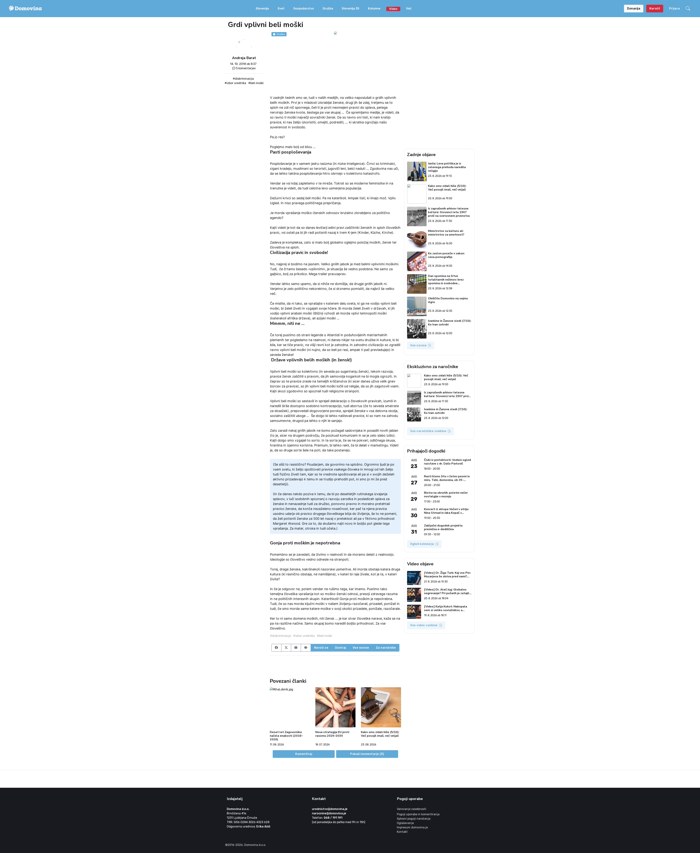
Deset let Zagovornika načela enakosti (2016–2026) (286, 735)
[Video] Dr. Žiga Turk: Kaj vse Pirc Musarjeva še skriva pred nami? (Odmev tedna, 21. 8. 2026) (447, 574)
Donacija (633, 8)
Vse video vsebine (424, 625)
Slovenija (262, 8)
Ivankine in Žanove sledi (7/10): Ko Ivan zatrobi (449, 323)
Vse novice (361, 647)
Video (393, 9)
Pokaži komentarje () (367, 754)
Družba (328, 8)
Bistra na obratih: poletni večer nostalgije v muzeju (446, 494)
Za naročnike (386, 647)
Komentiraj (303, 754)
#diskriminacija (243, 78)
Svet (281, 8)
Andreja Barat (244, 57)
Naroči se (321, 647)
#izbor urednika (235, 83)
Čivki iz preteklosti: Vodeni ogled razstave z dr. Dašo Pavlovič (447, 461)
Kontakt (402, 831)
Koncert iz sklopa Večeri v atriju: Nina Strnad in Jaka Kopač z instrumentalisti (446, 511)
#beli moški (256, 83)
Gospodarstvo (303, 8)
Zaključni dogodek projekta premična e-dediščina (443, 527)
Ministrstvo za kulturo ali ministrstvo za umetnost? (446, 233)
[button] (688, 8)
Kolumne (374, 8)
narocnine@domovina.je (329, 813)
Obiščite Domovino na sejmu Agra (448, 300)
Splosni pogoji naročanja (413, 818)
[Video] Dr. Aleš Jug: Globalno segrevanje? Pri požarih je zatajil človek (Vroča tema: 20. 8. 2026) (446, 591)
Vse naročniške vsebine (428, 431)
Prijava (674, 8)
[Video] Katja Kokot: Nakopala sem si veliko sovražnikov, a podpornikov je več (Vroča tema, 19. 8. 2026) (446, 608)
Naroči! (654, 8)
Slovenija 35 (350, 8)
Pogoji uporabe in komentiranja (418, 814)
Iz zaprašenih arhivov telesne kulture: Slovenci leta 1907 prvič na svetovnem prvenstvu (449, 212)
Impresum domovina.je (412, 827)
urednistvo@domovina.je (329, 809)
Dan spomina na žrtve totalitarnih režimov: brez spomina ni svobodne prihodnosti (446, 279)
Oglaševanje (405, 823)
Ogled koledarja (422, 544)
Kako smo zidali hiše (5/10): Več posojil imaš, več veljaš (380, 734)
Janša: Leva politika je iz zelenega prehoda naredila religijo (447, 167)
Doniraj (340, 647)
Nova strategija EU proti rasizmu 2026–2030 (332, 734)
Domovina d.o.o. (238, 809)
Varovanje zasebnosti (411, 809)
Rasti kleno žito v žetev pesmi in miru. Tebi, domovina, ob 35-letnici (447, 478)
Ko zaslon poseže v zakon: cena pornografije (446, 255)
